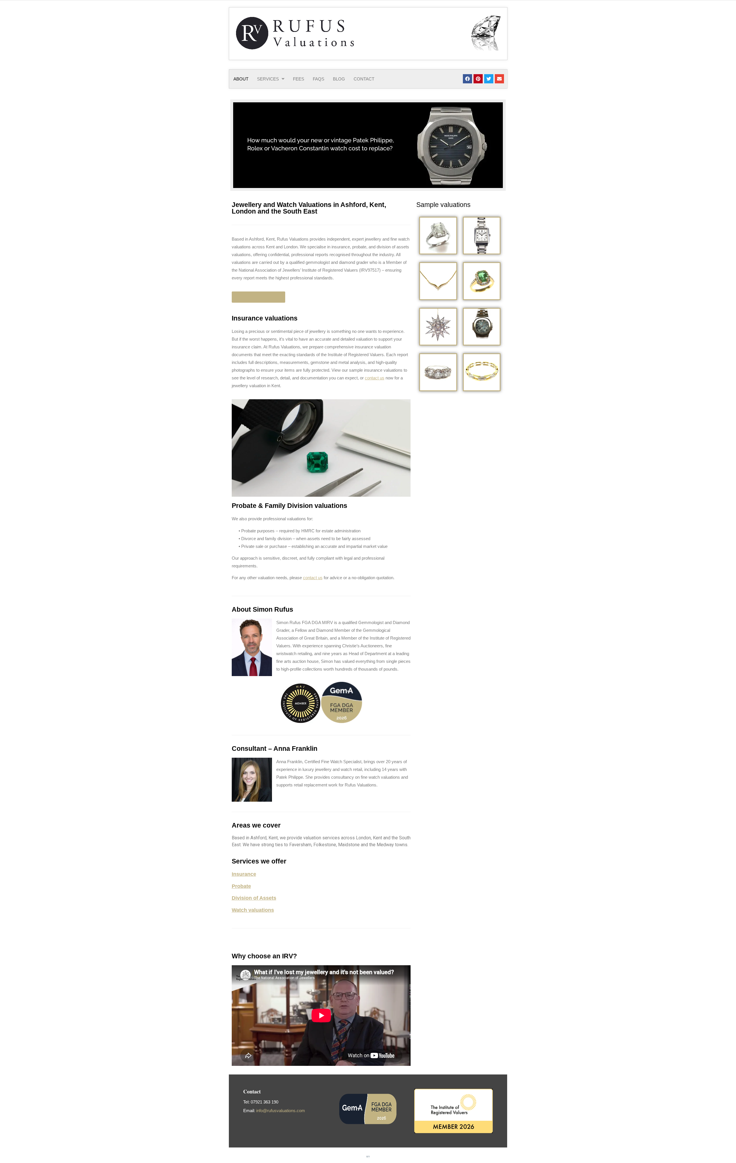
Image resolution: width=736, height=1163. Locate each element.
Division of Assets (254, 898)
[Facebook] (467, 78)
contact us (374, 377)
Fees (298, 78)
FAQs (318, 78)
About (240, 78)
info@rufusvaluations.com (280, 1110)
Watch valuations (253, 910)
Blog (339, 78)
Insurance (244, 874)
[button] (271, 78)
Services (268, 78)
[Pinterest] (478, 78)
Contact (364, 78)
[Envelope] (499, 78)
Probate (241, 886)
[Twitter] (488, 78)
